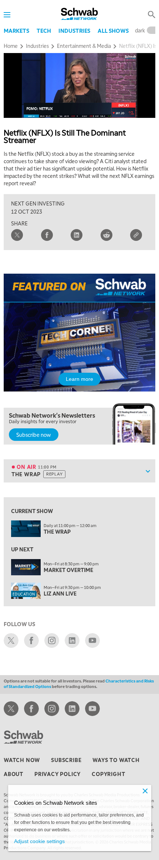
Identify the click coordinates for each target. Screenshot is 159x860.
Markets (16, 30)
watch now (22, 760)
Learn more (79, 379)
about (13, 774)
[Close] (145, 791)
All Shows (113, 30)
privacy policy (57, 774)
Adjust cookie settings (39, 841)
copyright (108, 774)
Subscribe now (33, 434)
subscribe (66, 760)
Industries (74, 30)
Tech (44, 30)
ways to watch (115, 760)
